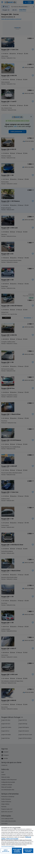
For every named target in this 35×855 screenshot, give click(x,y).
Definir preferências (5, 850)
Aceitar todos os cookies (28, 850)
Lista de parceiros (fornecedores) (7, 846)
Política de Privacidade (12, 838)
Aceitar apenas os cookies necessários (17, 851)
